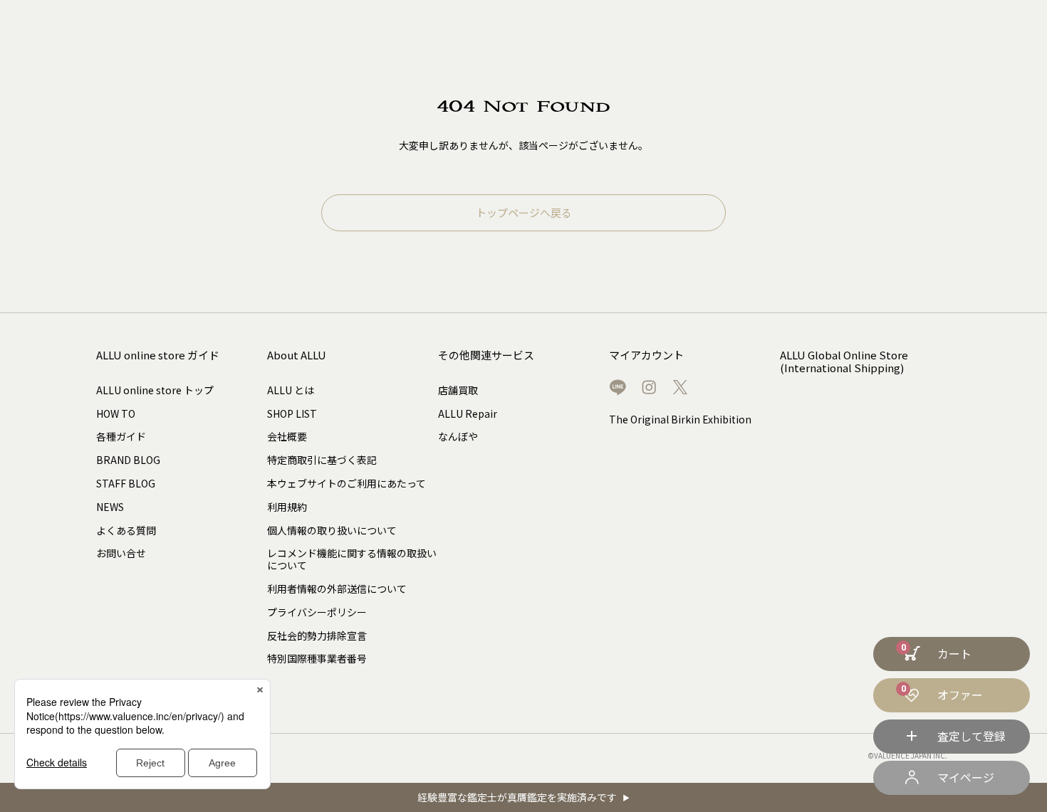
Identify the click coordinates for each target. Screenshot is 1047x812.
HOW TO (115, 413)
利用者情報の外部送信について (337, 588)
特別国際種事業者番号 (317, 658)
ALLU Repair (467, 413)
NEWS (110, 507)
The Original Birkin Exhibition (680, 419)
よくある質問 (126, 530)
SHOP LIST (292, 413)
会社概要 (287, 436)
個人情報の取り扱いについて (332, 530)
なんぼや (458, 436)
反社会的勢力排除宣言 (317, 635)
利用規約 (287, 507)
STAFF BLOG (125, 483)
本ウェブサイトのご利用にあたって (346, 483)
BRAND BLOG (128, 460)
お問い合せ (121, 553)
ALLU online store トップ (155, 390)
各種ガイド (121, 436)
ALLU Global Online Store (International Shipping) (844, 362)
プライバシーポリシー (317, 612)
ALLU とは (290, 390)
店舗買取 (458, 390)
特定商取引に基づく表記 (322, 460)
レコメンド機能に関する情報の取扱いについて (352, 559)
